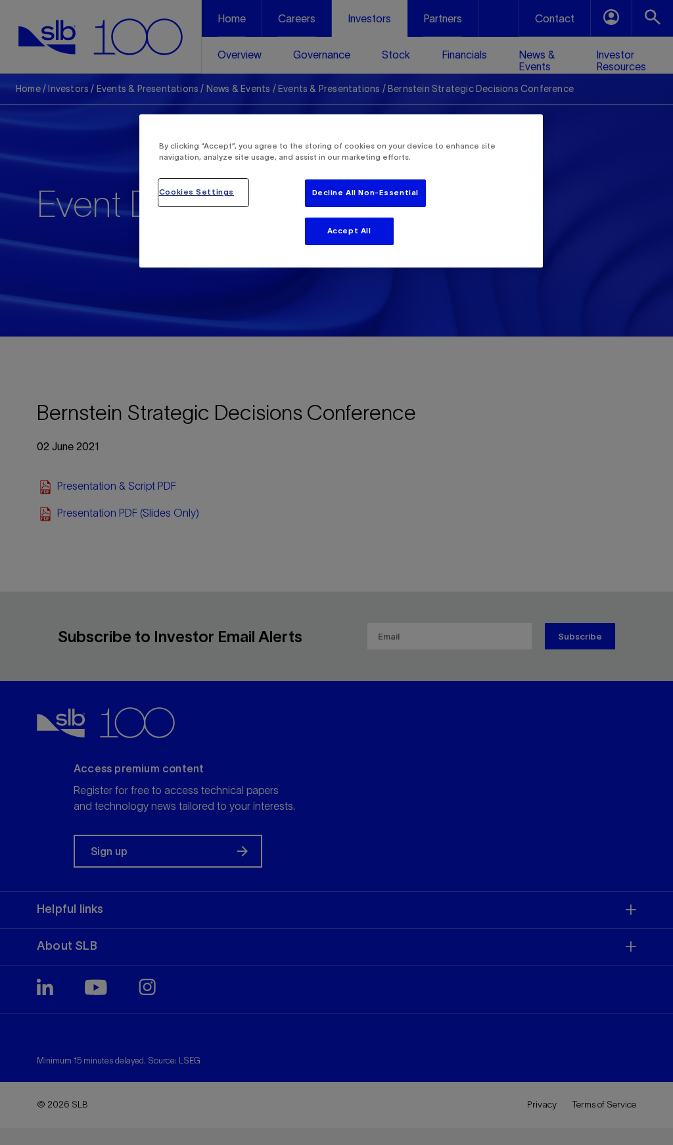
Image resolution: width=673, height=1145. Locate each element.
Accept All (349, 231)
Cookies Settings (196, 192)
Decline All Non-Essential (365, 193)
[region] (341, 191)
